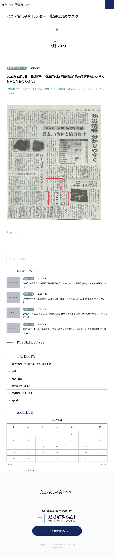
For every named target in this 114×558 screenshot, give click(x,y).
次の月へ (104, 464)
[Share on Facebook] (7, 232)
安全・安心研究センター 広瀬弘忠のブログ (43, 16)
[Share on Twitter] (11, 232)
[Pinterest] (15, 232)
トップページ (12, 470)
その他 (15, 400)
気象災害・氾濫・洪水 (17, 68)
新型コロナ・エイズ (21, 385)
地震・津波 (28, 279)
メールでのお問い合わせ (57, 531)
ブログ (22, 470)
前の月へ (10, 464)
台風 (14, 371)
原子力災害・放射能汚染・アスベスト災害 (31, 364)
